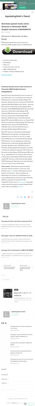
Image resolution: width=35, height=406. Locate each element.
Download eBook (6, 75)
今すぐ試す (22, 7)
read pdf (20, 186)
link (11, 171)
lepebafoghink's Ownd (17, 16)
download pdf (22, 182)
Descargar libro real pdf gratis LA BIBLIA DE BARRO (17, 250)
